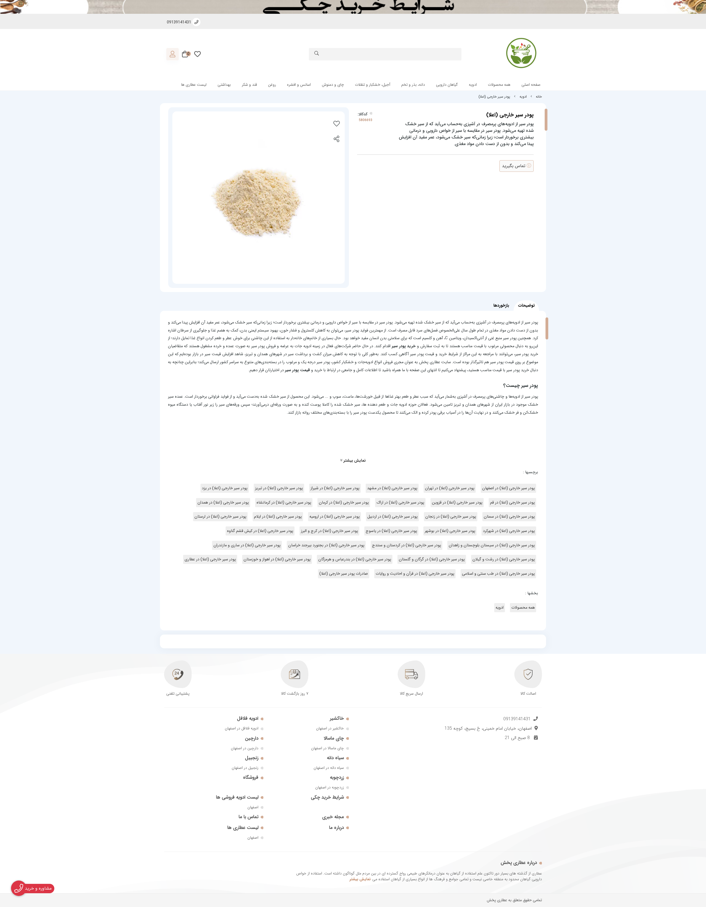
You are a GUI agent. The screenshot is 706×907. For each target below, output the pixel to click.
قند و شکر (249, 85)
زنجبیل (251, 758)
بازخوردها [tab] (501, 305)
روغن (272, 85)
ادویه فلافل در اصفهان (241, 728)
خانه (539, 97)
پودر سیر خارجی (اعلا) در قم (512, 502)
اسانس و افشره (299, 85)
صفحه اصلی (531, 85)
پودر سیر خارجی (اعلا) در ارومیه (334, 516)
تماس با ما (248, 817)
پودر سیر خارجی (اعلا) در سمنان (509, 516)
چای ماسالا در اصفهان (327, 748)
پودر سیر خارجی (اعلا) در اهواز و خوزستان (277, 559)
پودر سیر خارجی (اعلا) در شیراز (335, 488)
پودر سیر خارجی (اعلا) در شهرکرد (509, 531)
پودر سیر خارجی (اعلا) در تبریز (279, 488)
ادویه (473, 85)
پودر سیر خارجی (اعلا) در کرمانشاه (283, 502)
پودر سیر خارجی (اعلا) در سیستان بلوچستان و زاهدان (492, 545)
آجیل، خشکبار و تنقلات (372, 85)
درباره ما (336, 827)
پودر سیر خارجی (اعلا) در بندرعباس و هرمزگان (354, 559)
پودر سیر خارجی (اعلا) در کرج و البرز (329, 531)
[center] (316, 54)
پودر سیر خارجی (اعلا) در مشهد (392, 488)
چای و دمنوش (333, 85)
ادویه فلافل (247, 718)
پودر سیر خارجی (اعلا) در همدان (223, 502)
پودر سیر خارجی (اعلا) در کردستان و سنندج (406, 545)
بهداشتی (224, 85)
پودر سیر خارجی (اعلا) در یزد (224, 488)
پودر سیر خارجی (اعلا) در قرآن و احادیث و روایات (415, 574)
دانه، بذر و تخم (413, 85)
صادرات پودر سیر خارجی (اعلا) (343, 574)
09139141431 (517, 719)
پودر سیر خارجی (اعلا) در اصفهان (508, 488)
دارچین (251, 738)
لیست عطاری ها (194, 85)
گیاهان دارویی (447, 85)
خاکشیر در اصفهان (330, 728)
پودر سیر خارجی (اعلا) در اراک (400, 502)
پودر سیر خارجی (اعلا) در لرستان (220, 516)
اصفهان (252, 807)
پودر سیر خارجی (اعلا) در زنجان (450, 516)
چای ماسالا (334, 738)
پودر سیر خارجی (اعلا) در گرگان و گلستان (432, 559)
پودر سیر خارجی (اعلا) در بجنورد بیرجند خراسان (326, 545)
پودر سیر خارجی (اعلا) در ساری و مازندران (246, 545)
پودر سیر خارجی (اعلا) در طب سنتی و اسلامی (498, 574)
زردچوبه (337, 777)
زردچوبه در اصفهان (329, 787)
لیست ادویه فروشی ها (237, 797)
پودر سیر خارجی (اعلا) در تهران (449, 488)
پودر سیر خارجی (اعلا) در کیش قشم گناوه (260, 531)
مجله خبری (333, 817)
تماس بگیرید (514, 165)
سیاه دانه (335, 758)
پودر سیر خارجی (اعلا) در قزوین (457, 502)
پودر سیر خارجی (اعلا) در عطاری (210, 559)
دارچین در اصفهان (244, 748)
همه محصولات (499, 85)
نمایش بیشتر (354, 460)
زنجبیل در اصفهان (245, 768)
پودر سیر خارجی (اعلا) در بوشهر (450, 531)
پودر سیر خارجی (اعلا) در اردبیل (392, 516)
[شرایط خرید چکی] (353, 7)
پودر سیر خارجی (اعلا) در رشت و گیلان (503, 559)
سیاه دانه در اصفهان (329, 768)
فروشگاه (250, 777)
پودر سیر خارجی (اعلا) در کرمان (344, 502)
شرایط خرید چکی (327, 797)
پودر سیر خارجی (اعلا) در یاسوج (391, 531)
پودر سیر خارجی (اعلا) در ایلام (278, 516)
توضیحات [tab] (526, 305)
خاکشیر (337, 718)
